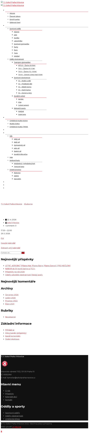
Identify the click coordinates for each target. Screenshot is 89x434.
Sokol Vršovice (13, 223)
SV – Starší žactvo (24, 90)
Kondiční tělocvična (20, 154)
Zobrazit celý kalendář (10, 248)
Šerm (16, 50)
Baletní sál (17, 151)
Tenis (16, 53)
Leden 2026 (10, 298)
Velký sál (17, 139)
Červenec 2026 (11, 295)
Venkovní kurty (15, 160)
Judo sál (16, 148)
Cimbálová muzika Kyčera (19, 121)
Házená (16, 32)
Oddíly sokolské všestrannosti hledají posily (24, 275)
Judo (15, 35)
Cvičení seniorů (23, 105)
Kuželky (16, 38)
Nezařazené (10, 317)
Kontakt (9, 185)
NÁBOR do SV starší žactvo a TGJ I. (20, 269)
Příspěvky (9, 129)
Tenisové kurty (19, 167)
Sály (11, 136)
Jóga (19, 102)
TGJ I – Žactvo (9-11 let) (26, 68)
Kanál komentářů (12, 336)
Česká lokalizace (12, 339)
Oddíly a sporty (12, 25)
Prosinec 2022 (11, 301)
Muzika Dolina (15, 124)
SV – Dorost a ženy (25, 93)
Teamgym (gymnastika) (22, 62)
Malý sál (17, 142)
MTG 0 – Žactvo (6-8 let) (26, 65)
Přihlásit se (9, 330)
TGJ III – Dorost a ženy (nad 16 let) (30, 75)
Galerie (16, 176)
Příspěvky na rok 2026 (15, 272)
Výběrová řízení (15, 22)
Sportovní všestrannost (22, 78)
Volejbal (16, 56)
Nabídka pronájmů (13, 133)
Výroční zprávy (15, 19)
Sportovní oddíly (15, 29)
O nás (8, 10)
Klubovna (17, 173)
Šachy (16, 47)
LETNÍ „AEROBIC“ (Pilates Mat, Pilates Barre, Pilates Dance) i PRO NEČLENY (37, 266)
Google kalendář (8, 243)
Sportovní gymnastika (21, 44)
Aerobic (21, 99)
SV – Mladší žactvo (24, 87)
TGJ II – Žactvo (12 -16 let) (27, 71)
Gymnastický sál (19, 145)
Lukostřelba (18, 41)
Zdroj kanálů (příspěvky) (15, 333)
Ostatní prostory (15, 170)
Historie (12, 13)
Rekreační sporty (20, 108)
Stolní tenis (22, 114)
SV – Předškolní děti (25, 84)
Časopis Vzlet (11, 188)
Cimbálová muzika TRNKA (19, 127)
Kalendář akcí (11, 182)
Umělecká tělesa (13, 117)
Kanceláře (17, 179)
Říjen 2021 (9, 304)
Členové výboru (15, 16)
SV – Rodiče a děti (24, 81)
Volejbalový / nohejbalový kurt (24, 163)
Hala (11, 157)
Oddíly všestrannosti (17, 59)
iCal (2, 238)
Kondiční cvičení (19, 96)
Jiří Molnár (16, 427)
